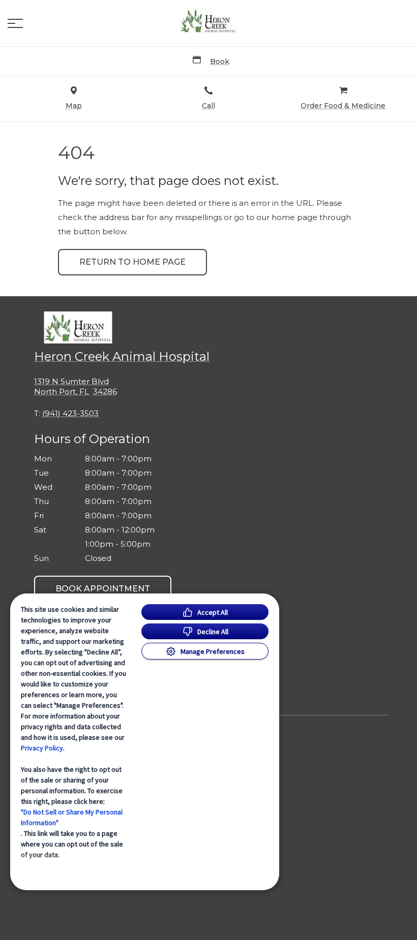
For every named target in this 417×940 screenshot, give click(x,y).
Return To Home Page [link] (132, 262)
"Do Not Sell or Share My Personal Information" (72, 817)
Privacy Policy (42, 748)
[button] (15, 23)
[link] (208, 21)
